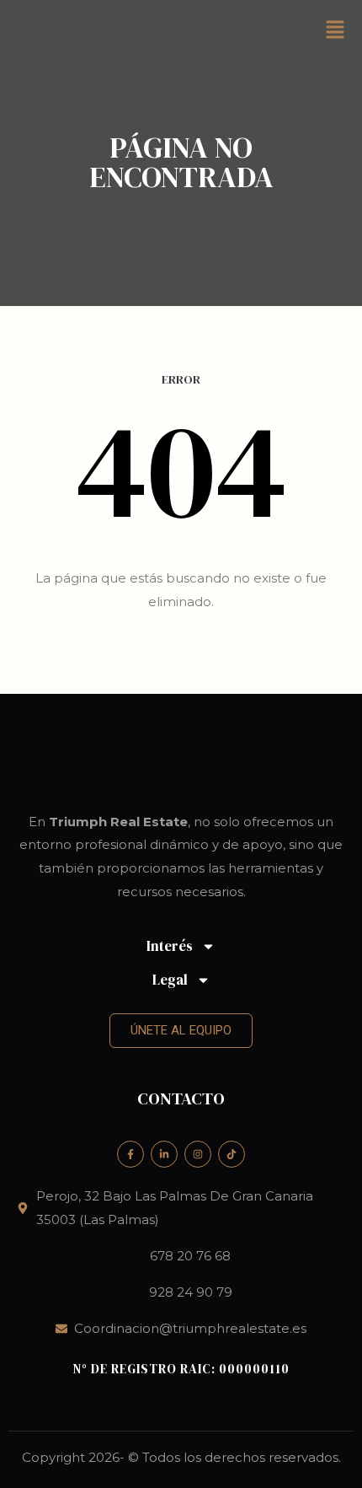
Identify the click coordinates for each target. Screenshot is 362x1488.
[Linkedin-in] (164, 1154)
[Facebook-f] (130, 1154)
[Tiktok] (231, 1154)
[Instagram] (197, 1154)
